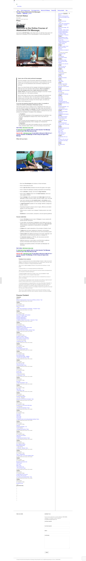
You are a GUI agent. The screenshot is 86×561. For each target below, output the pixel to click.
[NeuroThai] (1, 280)
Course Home (60, 13)
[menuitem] (18, 10)
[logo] (19, 6)
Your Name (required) (48, 521)
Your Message (47, 535)
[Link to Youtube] (67, 6)
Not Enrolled (18, 17)
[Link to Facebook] (63, 6)
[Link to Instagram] (65, 6)
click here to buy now (27, 127)
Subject (46, 530)
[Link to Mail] (69, 6)
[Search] (69, 13)
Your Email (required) (48, 525)
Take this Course (20, 26)
